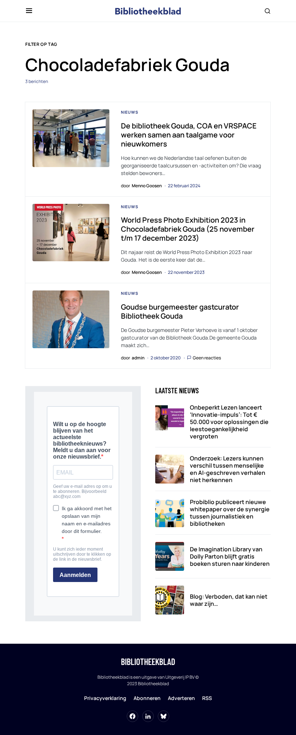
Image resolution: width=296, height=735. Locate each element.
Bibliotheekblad (148, 661)
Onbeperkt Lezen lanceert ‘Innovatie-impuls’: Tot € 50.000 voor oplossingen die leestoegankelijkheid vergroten (229, 421)
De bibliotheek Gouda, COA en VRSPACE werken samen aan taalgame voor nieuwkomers (189, 135)
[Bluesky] (163, 716)
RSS (207, 698)
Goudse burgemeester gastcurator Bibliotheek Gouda (180, 311)
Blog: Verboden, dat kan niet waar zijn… (228, 600)
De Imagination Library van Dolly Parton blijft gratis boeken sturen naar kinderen (230, 556)
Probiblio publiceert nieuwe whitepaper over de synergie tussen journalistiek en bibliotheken (230, 513)
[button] (29, 10)
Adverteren (181, 698)
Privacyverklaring (105, 698)
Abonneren (147, 698)
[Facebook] (132, 716)
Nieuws (129, 112)
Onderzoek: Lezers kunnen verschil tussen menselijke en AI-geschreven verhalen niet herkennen (227, 469)
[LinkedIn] (148, 716)
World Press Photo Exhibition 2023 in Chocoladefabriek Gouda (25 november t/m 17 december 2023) (187, 229)
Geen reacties (207, 358)
